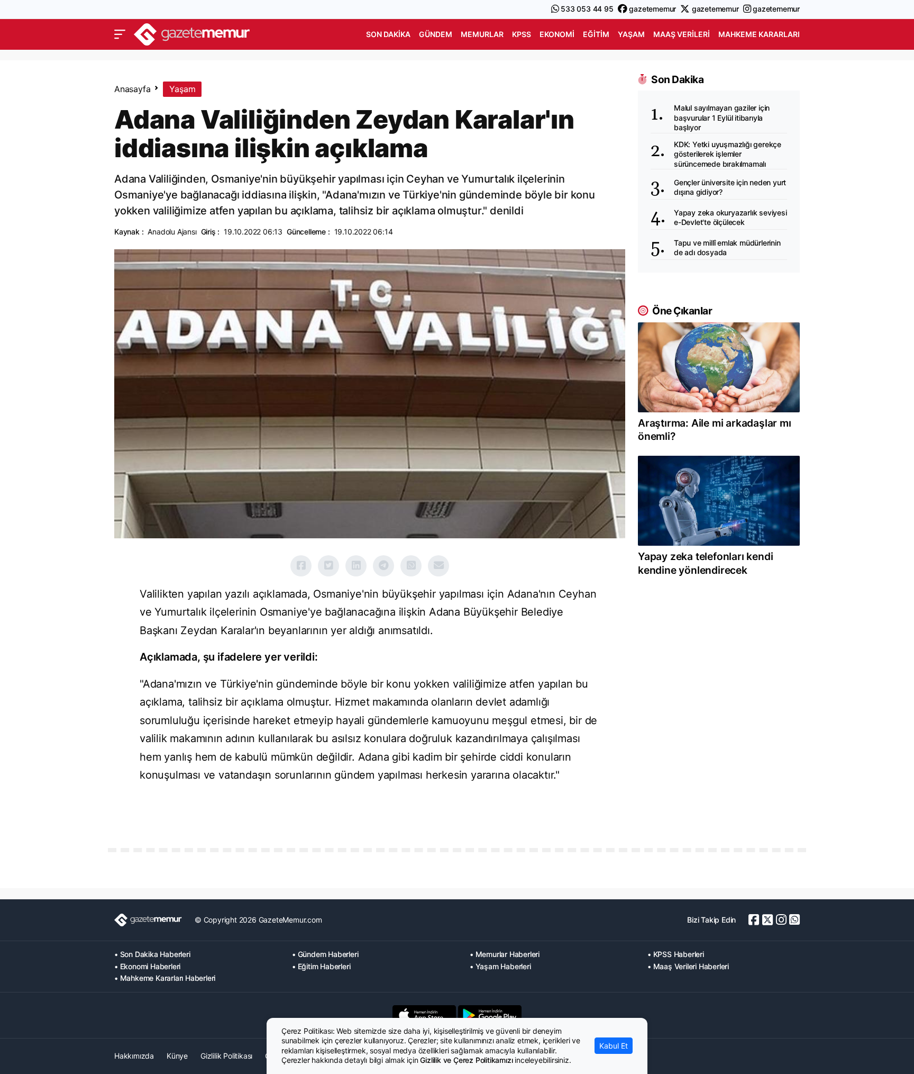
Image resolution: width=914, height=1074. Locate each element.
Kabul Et (613, 1045)
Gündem (435, 34)
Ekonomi (557, 34)
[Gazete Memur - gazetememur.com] (192, 33)
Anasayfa (132, 89)
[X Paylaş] (328, 565)
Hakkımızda (134, 1055)
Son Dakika (388, 34)
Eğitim (596, 34)
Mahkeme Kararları (759, 34)
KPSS (521, 34)
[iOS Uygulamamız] (424, 1015)
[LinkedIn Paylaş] (356, 565)
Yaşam (631, 34)
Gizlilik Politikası (226, 1055)
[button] (119, 34)
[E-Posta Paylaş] (438, 565)
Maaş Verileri (681, 34)
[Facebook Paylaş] (301, 565)
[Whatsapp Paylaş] (411, 565)
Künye (177, 1055)
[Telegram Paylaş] (383, 565)
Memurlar (482, 34)
